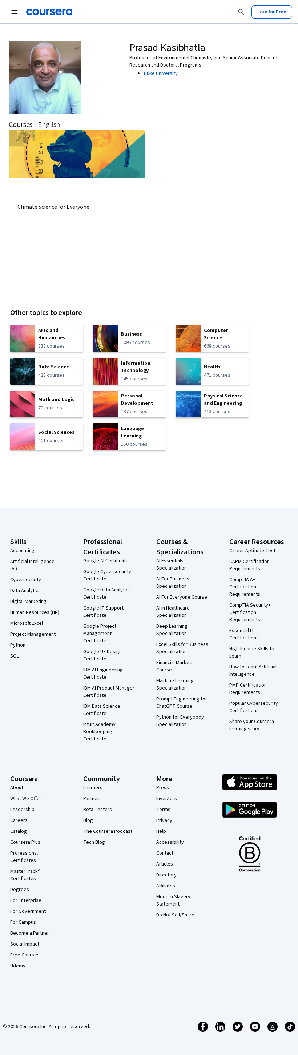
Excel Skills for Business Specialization (182, 648)
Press (162, 787)
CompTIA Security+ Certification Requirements (250, 612)
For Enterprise (25, 900)
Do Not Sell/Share (175, 915)
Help (161, 831)
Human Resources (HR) (34, 612)
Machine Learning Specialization (175, 684)
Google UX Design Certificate (102, 655)
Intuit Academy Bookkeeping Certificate (99, 732)
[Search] (241, 12)
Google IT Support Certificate (103, 611)
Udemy (17, 966)
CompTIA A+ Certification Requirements (244, 587)
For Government (28, 911)
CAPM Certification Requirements (249, 565)
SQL (14, 656)
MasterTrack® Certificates (25, 875)
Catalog (18, 831)
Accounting (22, 550)
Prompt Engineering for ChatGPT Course (181, 702)
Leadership (22, 809)
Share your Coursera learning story (251, 725)
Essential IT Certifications (244, 634)
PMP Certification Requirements (248, 689)
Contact (164, 853)
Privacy (164, 820)
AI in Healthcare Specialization (173, 611)
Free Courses (25, 955)
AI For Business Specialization (172, 582)
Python (17, 645)
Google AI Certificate (106, 560)
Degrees (19, 889)
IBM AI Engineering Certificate (103, 673)
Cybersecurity (25, 579)
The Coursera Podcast (107, 831)
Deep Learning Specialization (172, 630)
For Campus (23, 922)
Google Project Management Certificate (99, 633)
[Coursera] (49, 12)
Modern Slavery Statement (173, 900)
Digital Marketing (28, 601)
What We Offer (25, 798)
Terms (163, 809)
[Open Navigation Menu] (14, 12)
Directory (166, 875)
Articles (164, 864)
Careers (19, 820)
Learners (92, 787)
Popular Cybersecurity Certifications (253, 707)
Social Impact (24, 944)
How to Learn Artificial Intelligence (253, 670)
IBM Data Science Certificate (101, 710)
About (16, 787)
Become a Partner (29, 933)
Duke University (161, 73)
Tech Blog (94, 842)
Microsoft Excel (26, 623)
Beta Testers (97, 809)
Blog (88, 820)
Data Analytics (25, 590)
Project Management (33, 634)
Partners (92, 798)
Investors (166, 798)
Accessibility (170, 842)
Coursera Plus (25, 842)
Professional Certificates (24, 857)
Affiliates (165, 886)
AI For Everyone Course (181, 597)
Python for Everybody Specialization (180, 721)
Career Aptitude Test (252, 550)
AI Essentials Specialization (171, 564)
